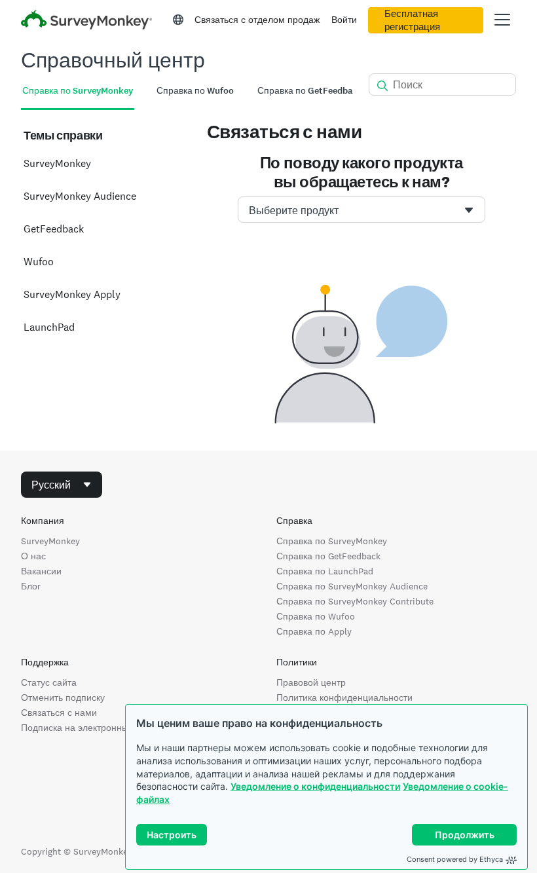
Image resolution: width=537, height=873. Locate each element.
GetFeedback (54, 229)
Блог (31, 586)
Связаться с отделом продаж (257, 20)
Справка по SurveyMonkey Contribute (355, 601)
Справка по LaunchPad (324, 571)
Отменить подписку (63, 697)
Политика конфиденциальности (344, 697)
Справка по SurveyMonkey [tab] (77, 90)
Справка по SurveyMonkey (331, 541)
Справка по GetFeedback (328, 556)
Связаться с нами (59, 712)
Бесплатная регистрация (412, 20)
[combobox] (361, 209)
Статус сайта (49, 682)
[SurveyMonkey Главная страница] (86, 21)
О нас (33, 556)
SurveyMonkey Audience (80, 196)
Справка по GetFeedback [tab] (310, 90)
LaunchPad (49, 327)
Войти (344, 20)
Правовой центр (311, 682)
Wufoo (39, 262)
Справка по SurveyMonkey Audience (352, 586)
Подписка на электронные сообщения (103, 728)
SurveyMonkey (57, 163)
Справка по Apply (314, 631)
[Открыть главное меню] (502, 20)
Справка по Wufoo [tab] (195, 90)
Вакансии (41, 571)
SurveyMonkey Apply (72, 294)
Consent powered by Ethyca (455, 859)
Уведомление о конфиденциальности (315, 786)
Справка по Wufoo (315, 616)
